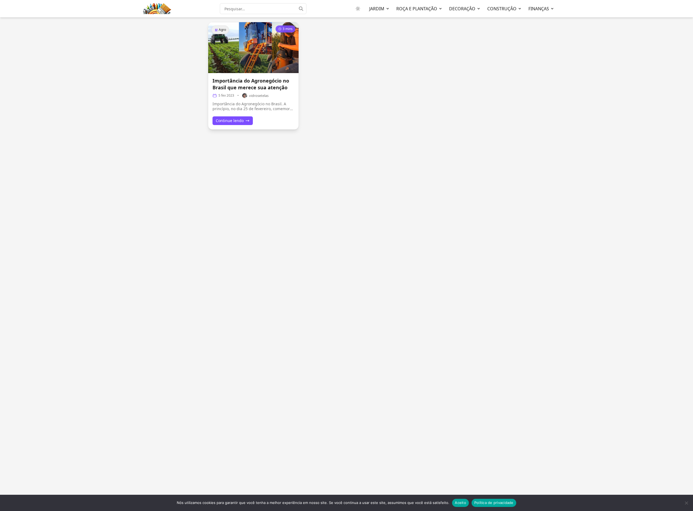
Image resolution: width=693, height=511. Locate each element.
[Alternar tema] (358, 9)
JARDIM (376, 9)
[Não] (686, 503)
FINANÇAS (538, 9)
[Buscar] (302, 8)
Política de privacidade (494, 502)
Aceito (460, 502)
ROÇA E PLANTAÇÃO (416, 9)
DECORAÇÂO (462, 9)
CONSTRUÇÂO (502, 9)
